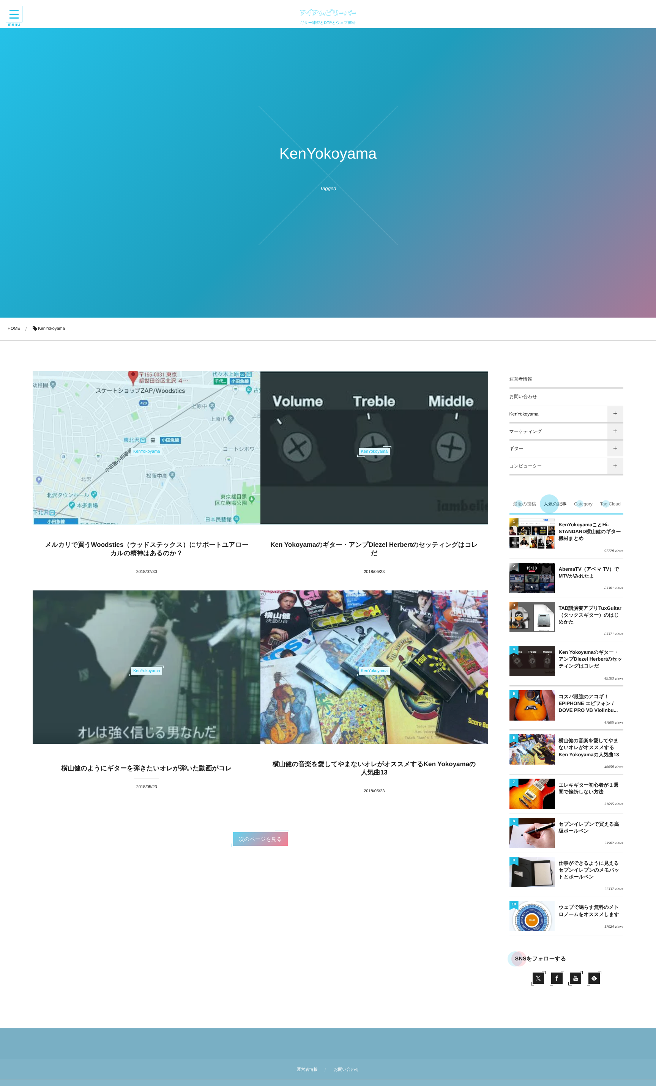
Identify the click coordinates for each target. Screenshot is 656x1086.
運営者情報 (520, 379)
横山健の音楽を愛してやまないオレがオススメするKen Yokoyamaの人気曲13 (589, 747)
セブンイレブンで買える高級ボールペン (589, 827)
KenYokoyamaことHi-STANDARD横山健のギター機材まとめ (590, 531)
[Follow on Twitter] (538, 978)
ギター (516, 448)
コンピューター (525, 466)
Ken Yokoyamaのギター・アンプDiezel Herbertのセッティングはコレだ (590, 659)
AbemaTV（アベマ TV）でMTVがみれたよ (589, 572)
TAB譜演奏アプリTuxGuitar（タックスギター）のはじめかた (590, 615)
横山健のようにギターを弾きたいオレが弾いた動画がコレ (147, 768)
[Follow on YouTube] (575, 978)
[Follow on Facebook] (557, 978)
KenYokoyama (524, 414)
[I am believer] (328, 12)
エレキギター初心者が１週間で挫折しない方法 (589, 788)
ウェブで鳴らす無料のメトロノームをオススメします (589, 910)
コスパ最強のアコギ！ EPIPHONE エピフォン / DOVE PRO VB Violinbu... (588, 703)
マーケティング (525, 431)
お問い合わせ (523, 396)
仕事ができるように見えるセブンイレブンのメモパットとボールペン (589, 870)
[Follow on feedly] (594, 978)
